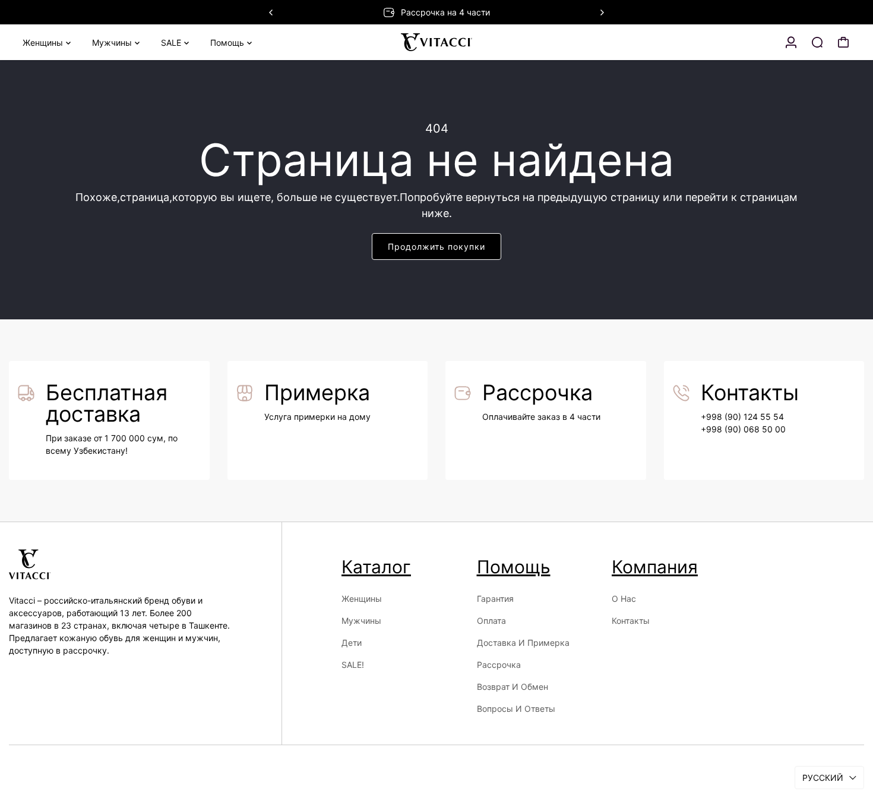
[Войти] (791, 42)
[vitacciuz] (436, 42)
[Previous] (271, 12)
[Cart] (843, 42)
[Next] (601, 12)
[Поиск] (817, 42)
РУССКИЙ (822, 778)
